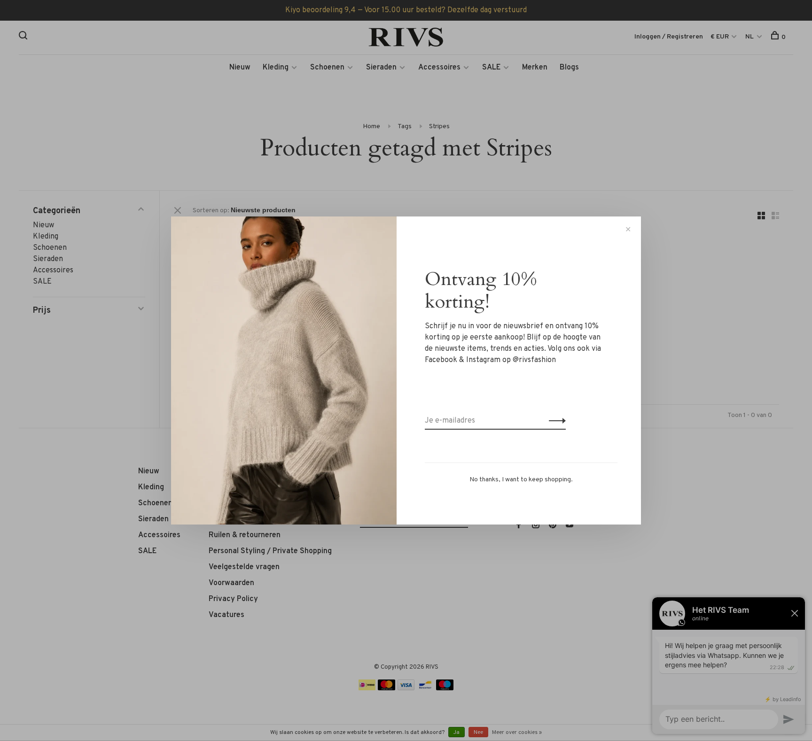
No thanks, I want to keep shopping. (521, 480)
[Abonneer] (555, 420)
